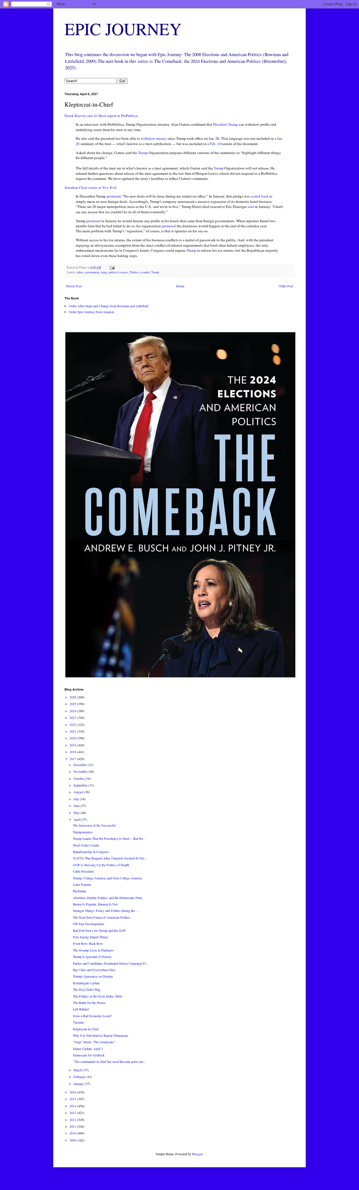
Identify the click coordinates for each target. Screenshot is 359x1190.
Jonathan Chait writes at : (91, 187)
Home (180, 286)
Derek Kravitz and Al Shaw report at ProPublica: (102, 115)
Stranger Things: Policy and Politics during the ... (105, 910)
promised (114, 196)
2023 (73, 717)
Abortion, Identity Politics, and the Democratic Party (107, 897)
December (80, 764)
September (80, 785)
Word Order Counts (86, 845)
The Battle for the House (89, 1002)
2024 (73, 711)
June (76, 805)
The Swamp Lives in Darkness (93, 950)
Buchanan (79, 891)
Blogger (197, 1154)
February (79, 1076)
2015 (73, 1099)
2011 (73, 1126)
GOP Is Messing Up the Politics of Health (101, 865)
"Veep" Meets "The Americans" (94, 1042)
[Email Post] (112, 267)
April (77, 819)
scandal (145, 272)
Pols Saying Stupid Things (91, 937)
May (76, 812)
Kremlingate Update (86, 983)
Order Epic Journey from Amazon (91, 311)
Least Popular (82, 884)
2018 (73, 751)
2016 (73, 1092)
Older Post (286, 286)
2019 (73, 745)
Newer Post (74, 286)
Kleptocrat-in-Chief (86, 1029)
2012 (73, 1119)
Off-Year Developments (88, 923)
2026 (73, 697)
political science (118, 272)
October (79, 778)
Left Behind (81, 1009)
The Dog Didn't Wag (86, 989)
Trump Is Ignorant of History (92, 956)
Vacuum (78, 1022)
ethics (80, 272)
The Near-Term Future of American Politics (101, 917)
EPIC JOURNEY (123, 28)
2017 (73, 758)
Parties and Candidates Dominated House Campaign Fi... (110, 963)
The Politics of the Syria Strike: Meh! (98, 996)
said (251, 206)
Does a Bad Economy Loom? (92, 1016)
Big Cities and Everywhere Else (94, 969)
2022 (73, 724)
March (78, 1070)
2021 (73, 731)
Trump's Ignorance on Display (93, 976)
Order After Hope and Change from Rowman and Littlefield (108, 306)
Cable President (83, 871)
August (78, 792)
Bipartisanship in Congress (91, 851)
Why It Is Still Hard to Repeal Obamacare (100, 1035)
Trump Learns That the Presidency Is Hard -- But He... (109, 838)
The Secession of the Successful (94, 825)
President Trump (225, 124)
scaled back (259, 196)
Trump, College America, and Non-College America (107, 878)
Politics (134, 272)
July (76, 799)
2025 (73, 703)
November (80, 771)
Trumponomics (83, 832)
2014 (73, 1106)
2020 (73, 738)
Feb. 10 (215, 143)
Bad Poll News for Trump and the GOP (99, 930)
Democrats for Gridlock (89, 1055)
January (79, 1083)
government (92, 272)
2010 (73, 1133)
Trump (143, 152)
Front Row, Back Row (88, 943)
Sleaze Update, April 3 (88, 1048)
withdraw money (154, 138)
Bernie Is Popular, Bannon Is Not (95, 904)
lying (104, 272)
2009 (73, 1140)
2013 (73, 1112)
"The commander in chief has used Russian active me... (109, 1061)
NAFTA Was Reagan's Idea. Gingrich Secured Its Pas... (110, 858)
